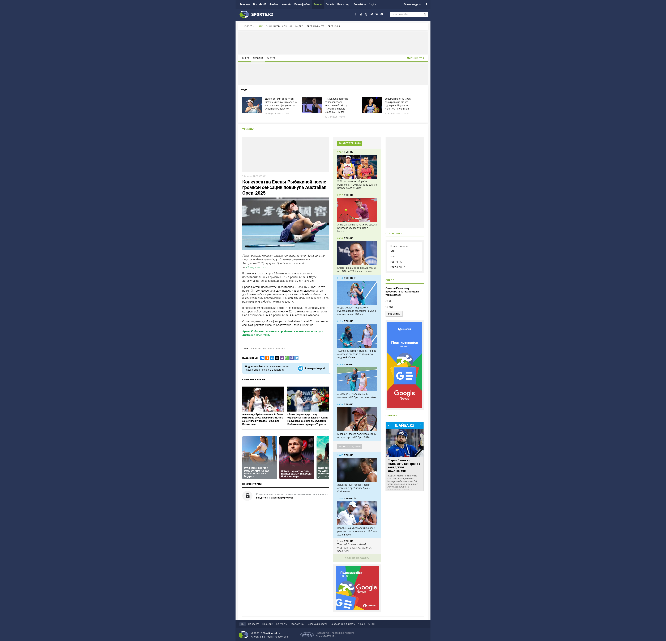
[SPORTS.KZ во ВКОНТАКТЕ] (376, 14)
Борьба (330, 4)
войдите (261, 497)
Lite (260, 26)
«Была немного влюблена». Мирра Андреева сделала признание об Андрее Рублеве (356, 354)
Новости (249, 26)
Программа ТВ (315, 26)
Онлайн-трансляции (279, 26)
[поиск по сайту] (425, 14)
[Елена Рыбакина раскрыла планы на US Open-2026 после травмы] (357, 253)
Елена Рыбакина (276, 348)
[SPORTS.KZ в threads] (366, 14)
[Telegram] (295, 358)
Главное (245, 4)
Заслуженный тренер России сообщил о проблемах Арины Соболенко (353, 488)
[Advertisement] (333, 43)
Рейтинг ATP (397, 261)
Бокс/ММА (259, 4)
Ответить (394, 314)
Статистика (297, 624)
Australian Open (258, 348)
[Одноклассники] (266, 358)
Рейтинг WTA (397, 267)
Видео (299, 26)
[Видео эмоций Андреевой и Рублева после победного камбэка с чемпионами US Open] (357, 293)
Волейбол (360, 4)
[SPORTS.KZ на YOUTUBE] (382, 14)
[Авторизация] (424, 4)
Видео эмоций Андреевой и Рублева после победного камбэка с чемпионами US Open (357, 311)
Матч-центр (414, 58)
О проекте (253, 624)
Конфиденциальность (342, 624)
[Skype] (290, 358)
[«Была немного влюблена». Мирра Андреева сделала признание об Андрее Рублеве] (357, 336)
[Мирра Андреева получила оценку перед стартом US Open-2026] (357, 419)
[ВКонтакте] (261, 358)
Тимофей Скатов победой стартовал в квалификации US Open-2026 (354, 547)
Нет (391, 306)
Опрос (390, 280)
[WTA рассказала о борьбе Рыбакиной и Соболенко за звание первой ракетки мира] (357, 167)
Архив (361, 624)
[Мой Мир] (271, 358)
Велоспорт (344, 4)
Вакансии (267, 624)
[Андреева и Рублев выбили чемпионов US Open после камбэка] (357, 379)
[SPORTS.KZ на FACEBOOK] (356, 14)
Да (390, 301)
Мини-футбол (302, 4)
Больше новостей (357, 558)
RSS (373, 624)
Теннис (318, 4)
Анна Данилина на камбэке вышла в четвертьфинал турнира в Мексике (357, 228)
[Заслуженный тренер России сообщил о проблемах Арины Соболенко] (357, 470)
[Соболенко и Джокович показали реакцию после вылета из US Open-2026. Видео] (357, 513)
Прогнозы (334, 26)
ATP (392, 251)
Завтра (271, 58)
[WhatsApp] (286, 358)
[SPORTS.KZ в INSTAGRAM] (361, 14)
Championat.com (256, 267)
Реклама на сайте (317, 624)
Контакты (281, 624)
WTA (392, 256)
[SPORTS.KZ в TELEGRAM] (371, 14)
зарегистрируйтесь (282, 497)
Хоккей (286, 4)
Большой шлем (399, 246)
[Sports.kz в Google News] (357, 609)
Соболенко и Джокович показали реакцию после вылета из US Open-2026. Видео (357, 531)
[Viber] (281, 358)
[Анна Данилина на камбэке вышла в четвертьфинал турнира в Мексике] (357, 210)
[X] (276, 358)
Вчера (246, 58)
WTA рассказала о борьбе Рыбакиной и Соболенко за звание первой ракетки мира (357, 184)
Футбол (274, 4)
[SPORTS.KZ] (405, 365)
